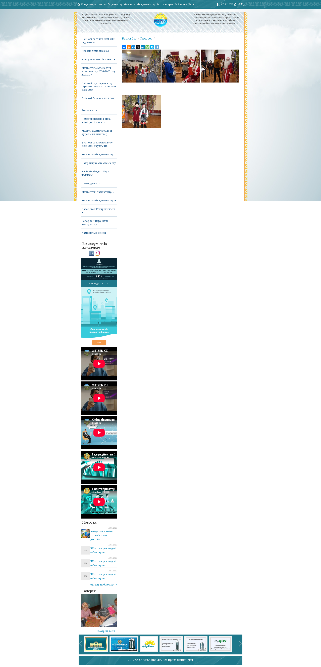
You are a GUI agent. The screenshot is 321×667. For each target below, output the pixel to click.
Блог (191, 4)
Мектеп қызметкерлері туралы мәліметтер (97, 132)
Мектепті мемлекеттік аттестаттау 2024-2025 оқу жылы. (99, 71)
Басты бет (129, 38)
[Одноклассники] (129, 47)
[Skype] (152, 47)
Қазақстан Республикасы (98, 209)
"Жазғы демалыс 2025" (96, 50)
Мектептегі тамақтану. (97, 191)
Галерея (146, 38)
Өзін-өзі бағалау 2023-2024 (98, 98)
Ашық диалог (91, 183)
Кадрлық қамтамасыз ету (99, 163)
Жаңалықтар (89, 4)
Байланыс (181, 4)
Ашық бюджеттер (111, 4)
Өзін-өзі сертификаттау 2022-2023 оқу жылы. (97, 144)
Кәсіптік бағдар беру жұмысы (95, 173)
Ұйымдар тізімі (99, 283)
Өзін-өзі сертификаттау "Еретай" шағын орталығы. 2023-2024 (99, 86)
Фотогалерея (165, 4)
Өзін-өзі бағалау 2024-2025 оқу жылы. (98, 40)
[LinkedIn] (143, 47)
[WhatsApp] (147, 47)
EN (231, 4)
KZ (222, 4)
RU (226, 4)
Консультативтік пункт (97, 59)
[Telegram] (157, 47)
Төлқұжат (88, 110)
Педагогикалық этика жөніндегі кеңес (96, 120)
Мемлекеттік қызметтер (139, 4)
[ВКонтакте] (124, 47)
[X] (138, 47)
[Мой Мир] (133, 47)
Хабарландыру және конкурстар (95, 222)
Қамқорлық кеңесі (94, 232)
